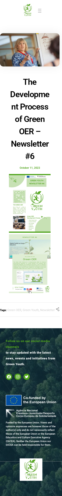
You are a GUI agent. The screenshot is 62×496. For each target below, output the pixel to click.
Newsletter (47, 310)
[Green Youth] (28, 10)
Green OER (14, 310)
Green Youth (31, 310)
